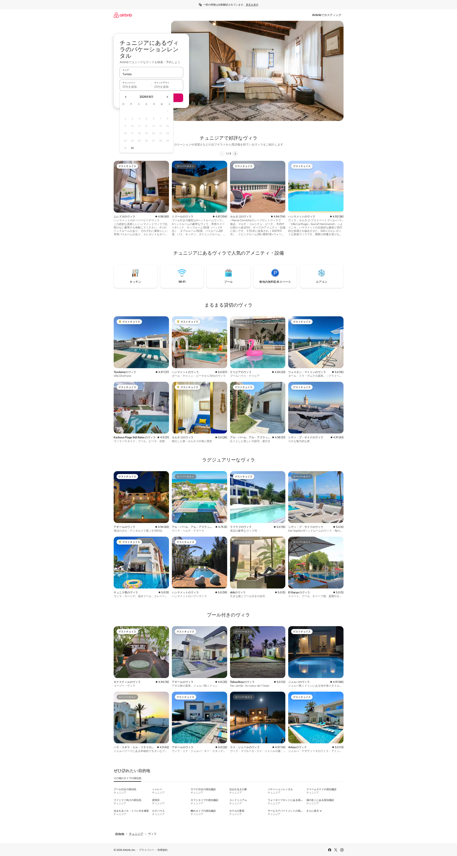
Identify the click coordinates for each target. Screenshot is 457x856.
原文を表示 (252, 4)
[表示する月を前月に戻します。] (126, 97)
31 (132, 148)
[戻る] (222, 153)
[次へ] (235, 153)
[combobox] (151, 74)
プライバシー (146, 850)
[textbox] (135, 87)
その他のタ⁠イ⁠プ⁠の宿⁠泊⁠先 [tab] (127, 778)
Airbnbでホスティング (326, 15)
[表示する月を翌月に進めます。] (167, 97)
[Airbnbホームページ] (123, 15)
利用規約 (162, 850)
